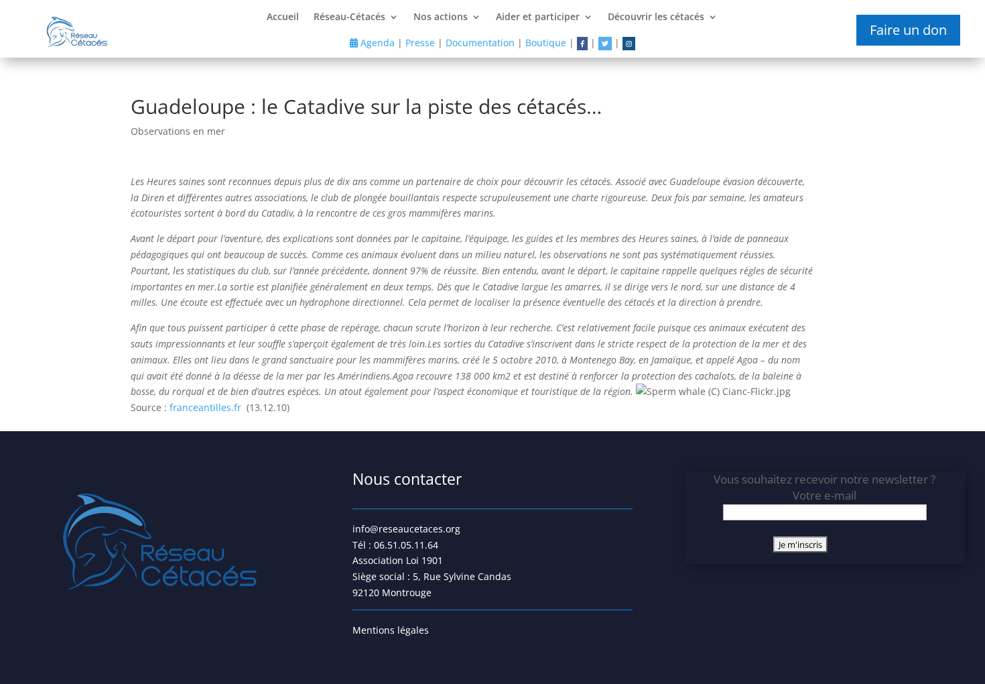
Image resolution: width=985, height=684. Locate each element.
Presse (420, 42)
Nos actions (440, 17)
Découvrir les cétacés (656, 17)
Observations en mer (178, 131)
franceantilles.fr (207, 407)
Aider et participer (538, 17)
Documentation (480, 42)
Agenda (376, 42)
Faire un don (908, 30)
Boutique (545, 42)
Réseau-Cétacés (349, 17)
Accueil (283, 17)
